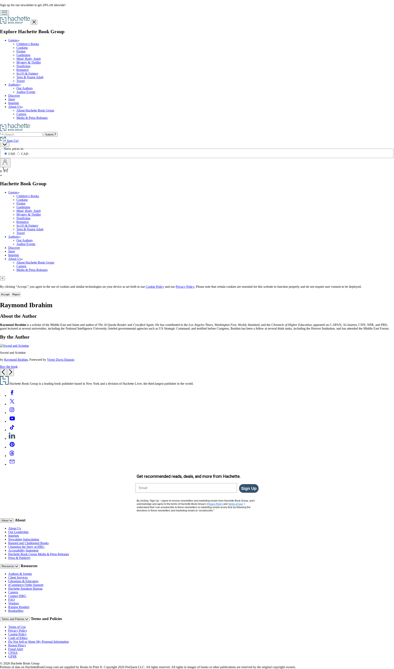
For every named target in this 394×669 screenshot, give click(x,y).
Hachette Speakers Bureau (25, 588)
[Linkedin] (12, 438)
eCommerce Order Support (25, 585)
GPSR (12, 656)
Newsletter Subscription (23, 539)
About (5, 520)
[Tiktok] (12, 430)
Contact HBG (17, 596)
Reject (16, 294)
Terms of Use (17, 627)
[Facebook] (12, 395)
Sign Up (249, 488)
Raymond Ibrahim (16, 359)
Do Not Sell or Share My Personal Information (38, 641)
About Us (14, 106)
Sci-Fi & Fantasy (27, 73)
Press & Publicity (19, 558)
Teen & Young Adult (29, 77)
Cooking (22, 47)
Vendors (13, 603)
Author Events (25, 92)
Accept (5, 294)
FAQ (11, 599)
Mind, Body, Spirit (28, 58)
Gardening (23, 55)
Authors (13, 84)
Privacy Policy (17, 630)
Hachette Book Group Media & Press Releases (38, 554)
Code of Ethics (17, 638)
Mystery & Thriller (28, 62)
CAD (24, 154)
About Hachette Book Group (35, 110)
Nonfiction (23, 66)
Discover (14, 95)
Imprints (13, 103)
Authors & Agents (20, 574)
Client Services (18, 577)
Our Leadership (18, 532)
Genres (12, 40)
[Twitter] (12, 404)
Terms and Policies (13, 619)
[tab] (197, 278)
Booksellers (15, 610)
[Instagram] (12, 412)
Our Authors (24, 88)
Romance (22, 70)
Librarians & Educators (23, 581)
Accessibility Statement (23, 550)
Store (11, 99)
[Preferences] (4, 145)
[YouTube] (12, 421)
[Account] (5, 162)
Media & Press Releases (32, 117)
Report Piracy (17, 645)
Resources (8, 566)
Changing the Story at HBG (26, 546)
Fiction (20, 51)
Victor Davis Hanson (60, 359)
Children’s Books (27, 44)
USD (12, 154)
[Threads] (12, 455)
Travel (20, 81)
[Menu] (4, 13)
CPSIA (13, 652)
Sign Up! (12, 140)
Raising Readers (18, 607)
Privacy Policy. (185, 286)
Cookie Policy (155, 286)
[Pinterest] (12, 447)
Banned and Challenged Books (28, 543)
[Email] (12, 464)
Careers (21, 114)
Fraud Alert (15, 649)
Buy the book (9, 366)
